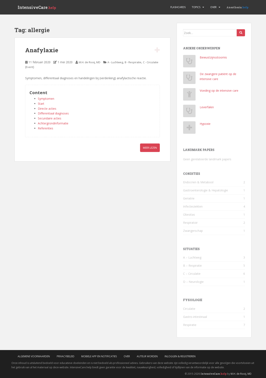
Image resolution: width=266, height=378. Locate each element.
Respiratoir (190, 223)
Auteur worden (147, 356)
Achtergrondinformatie (53, 123)
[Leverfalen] (189, 112)
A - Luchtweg (115, 62)
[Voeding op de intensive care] (189, 95)
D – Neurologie (193, 282)
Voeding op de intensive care (219, 90)
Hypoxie (205, 124)
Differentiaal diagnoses (53, 113)
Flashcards (178, 7)
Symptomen (46, 99)
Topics (196, 7)
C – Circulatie (192, 274)
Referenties (45, 128)
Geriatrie (189, 198)
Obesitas (189, 214)
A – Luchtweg (192, 257)
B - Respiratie (133, 62)
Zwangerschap (193, 231)
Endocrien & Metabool (198, 182)
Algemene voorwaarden (34, 356)
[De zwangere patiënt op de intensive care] (189, 79)
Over (213, 7)
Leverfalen (207, 107)
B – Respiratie (192, 265)
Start (41, 104)
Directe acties (47, 109)
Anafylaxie (41, 50)
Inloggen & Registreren (180, 356)
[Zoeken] (241, 32)
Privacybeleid (65, 356)
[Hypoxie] (189, 129)
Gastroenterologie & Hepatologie (205, 190)
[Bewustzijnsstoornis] (189, 62)
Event (29, 67)
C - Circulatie (150, 62)
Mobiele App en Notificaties (99, 356)
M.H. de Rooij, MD (89, 62)
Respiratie (189, 325)
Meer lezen (150, 147)
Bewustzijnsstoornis (213, 57)
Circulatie (189, 309)
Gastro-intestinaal (195, 317)
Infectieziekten (193, 206)
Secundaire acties (49, 118)
